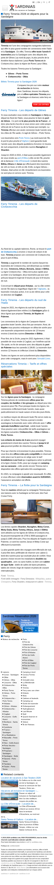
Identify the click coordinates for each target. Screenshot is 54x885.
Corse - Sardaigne (11, 675)
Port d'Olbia (28, 660)
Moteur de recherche (11, 639)
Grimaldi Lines (43, 359)
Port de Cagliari (30, 663)
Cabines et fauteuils (30, 698)
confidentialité (15, 846)
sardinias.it (4, 874)
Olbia (6, 677)
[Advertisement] (22, 227)
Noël (24, 714)
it (49, 2)
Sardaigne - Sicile (11, 756)
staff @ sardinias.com (34, 842)
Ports (25, 639)
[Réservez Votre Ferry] (20, 632)
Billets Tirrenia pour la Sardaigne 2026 (19, 81)
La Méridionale (28, 683)
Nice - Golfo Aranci (11, 743)
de (33, 2)
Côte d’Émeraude (22, 161)
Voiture (25, 722)
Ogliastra (42, 289)
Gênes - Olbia (9, 680)
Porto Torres (24, 138)
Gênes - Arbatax (10, 706)
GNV (24, 677)
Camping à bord (29, 672)
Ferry (7, 636)
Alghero (25, 141)
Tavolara (7, 764)
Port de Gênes (30, 647)
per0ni (23, 865)
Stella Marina (20, 868)
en (39, 2)
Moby (25, 685)
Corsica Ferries (29, 675)
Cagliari (7, 714)
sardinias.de (14, 874)
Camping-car (28, 701)
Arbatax (7, 704)
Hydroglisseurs (28, 709)
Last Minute (27, 711)
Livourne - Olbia (10, 683)
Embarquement (29, 706)
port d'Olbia (23, 158)
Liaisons (6, 672)
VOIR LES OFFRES (41, 105)
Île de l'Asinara (28, 725)
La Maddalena (9, 735)
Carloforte (8, 727)
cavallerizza (5, 863)
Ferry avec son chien (31, 690)
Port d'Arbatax (29, 652)
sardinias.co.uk (24, 874)
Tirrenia (10, 576)
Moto (25, 696)
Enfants (26, 693)
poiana (12, 863)
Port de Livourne (30, 650)
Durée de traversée (30, 704)
